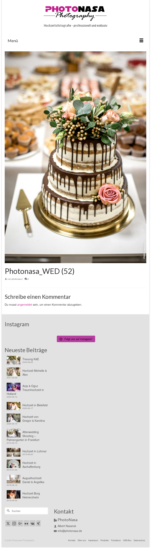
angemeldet (24, 304)
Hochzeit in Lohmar (34, 451)
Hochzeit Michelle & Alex (34, 372)
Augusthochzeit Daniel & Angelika (33, 480)
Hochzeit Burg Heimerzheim (31, 495)
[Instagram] (14, 523)
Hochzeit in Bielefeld (35, 405)
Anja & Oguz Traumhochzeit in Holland (25, 390)
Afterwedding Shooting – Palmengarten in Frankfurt (23, 436)
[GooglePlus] (20, 523)
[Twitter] (8, 523)
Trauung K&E (30, 359)
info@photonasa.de (70, 531)
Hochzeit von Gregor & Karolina (33, 419)
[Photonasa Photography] (75, 13)
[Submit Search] (8, 510)
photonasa (17, 278)
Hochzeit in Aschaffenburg (31, 465)
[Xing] (38, 523)
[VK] (32, 523)
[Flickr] (26, 523)
